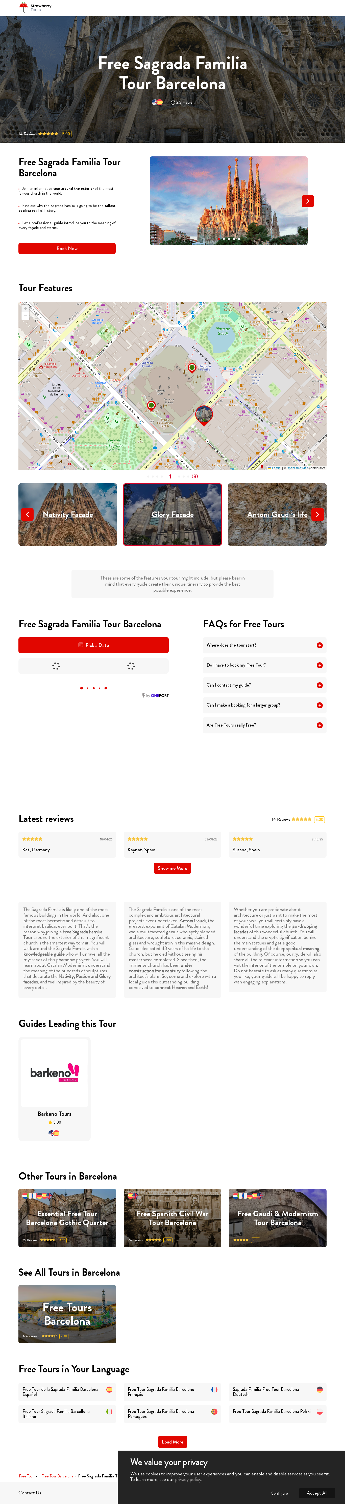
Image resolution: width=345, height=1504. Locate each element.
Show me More (172, 868)
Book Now (67, 248)
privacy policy (188, 1479)
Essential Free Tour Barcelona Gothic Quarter (67, 1218)
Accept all (317, 1493)
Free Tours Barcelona (67, 1314)
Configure (279, 1493)
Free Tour (26, 1476)
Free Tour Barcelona (57, 1476)
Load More (172, 1442)
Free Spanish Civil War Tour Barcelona (172, 1218)
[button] (219, 239)
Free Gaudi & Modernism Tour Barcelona (277, 1218)
